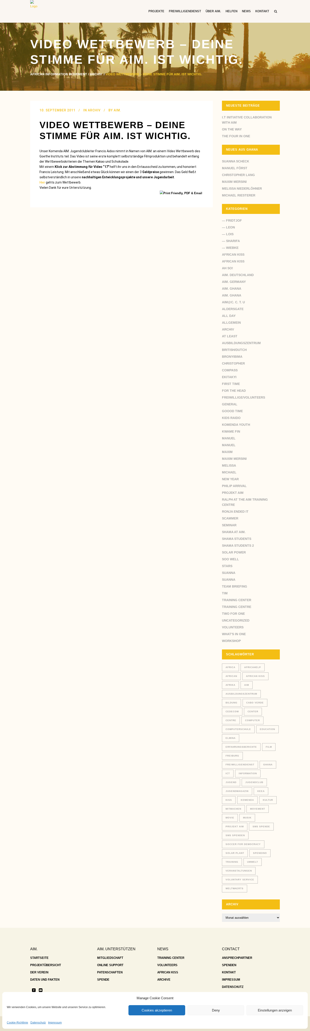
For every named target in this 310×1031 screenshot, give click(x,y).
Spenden (229, 965)
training (232, 862)
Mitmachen (233, 809)
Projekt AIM (233, 493)
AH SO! (227, 268)
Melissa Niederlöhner (242, 188)
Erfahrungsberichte (241, 747)
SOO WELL (230, 559)
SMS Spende (261, 826)
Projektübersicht (45, 965)
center (253, 711)
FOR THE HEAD (234, 390)
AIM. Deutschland (238, 275)
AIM (246, 685)
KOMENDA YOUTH (236, 424)
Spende (103, 979)
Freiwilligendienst (240, 764)
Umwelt (252, 862)
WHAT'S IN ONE (234, 634)
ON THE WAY (232, 129)
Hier (42, 182)
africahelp (252, 667)
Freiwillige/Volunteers (243, 397)
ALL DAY (229, 316)
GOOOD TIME (232, 411)
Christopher (233, 363)
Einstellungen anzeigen (275, 1010)
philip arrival (234, 486)
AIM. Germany (234, 282)
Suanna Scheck (235, 161)
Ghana (268, 764)
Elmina (231, 738)
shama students (236, 539)
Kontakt (229, 972)
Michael (229, 472)
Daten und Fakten (44, 979)
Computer (252, 720)
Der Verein (39, 972)
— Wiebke (230, 248)
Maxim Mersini (234, 182)
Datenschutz (38, 1022)
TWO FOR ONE (233, 613)
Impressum (55, 1022)
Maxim (227, 452)
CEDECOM (232, 711)
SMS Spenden (235, 835)
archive (163, 979)
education (267, 729)
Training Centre (236, 607)
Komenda (247, 800)
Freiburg (232, 755)
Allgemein (231, 322)
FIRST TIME (231, 384)
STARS (227, 566)
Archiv (96, 74)
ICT (228, 773)
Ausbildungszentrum (241, 343)
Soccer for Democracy (243, 844)
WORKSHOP (231, 641)
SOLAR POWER (234, 552)
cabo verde (255, 702)
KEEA (261, 791)
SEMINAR (229, 525)
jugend (231, 782)
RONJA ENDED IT (235, 511)
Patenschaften (110, 972)
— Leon (228, 227)
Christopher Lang (238, 175)
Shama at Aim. (234, 532)
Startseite (39, 958)
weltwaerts (235, 888)
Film (269, 747)
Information (248, 773)
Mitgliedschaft (110, 958)
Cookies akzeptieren (157, 1010)
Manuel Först (234, 168)
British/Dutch (234, 350)
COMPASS (230, 370)
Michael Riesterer (238, 195)
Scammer (230, 518)
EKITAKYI (229, 377)
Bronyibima (232, 356)
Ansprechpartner (237, 958)
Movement (257, 809)
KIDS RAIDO (231, 418)
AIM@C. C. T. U (233, 302)
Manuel (229, 438)
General (229, 404)
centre (231, 720)
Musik (247, 817)
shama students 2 (238, 545)
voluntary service (240, 879)
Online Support (110, 965)
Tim (225, 593)
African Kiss (233, 254)
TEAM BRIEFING (234, 586)
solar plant (235, 853)
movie (230, 817)
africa (230, 667)
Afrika (230, 685)
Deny (216, 1010)
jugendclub (254, 782)
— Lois (228, 234)
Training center (236, 600)
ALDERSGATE (233, 309)
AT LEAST (229, 336)
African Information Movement (58, 74)
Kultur (268, 800)
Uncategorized (235, 620)
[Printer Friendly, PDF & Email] (182, 193)
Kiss (229, 800)
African (231, 676)
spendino (260, 853)
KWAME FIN (231, 431)
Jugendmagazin (237, 791)
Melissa (229, 465)
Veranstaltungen (239, 870)
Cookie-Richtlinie (17, 1022)
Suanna (228, 573)
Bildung (231, 702)
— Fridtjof (232, 220)
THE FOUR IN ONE (236, 136)
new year (230, 479)
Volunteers (233, 627)
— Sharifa (231, 241)
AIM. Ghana (231, 288)
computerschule (238, 729)
